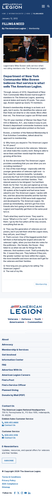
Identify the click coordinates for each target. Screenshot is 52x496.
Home (4, 14)
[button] (43, 6)
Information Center (16, 14)
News (28, 14)
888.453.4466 (11, 422)
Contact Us (9, 425)
